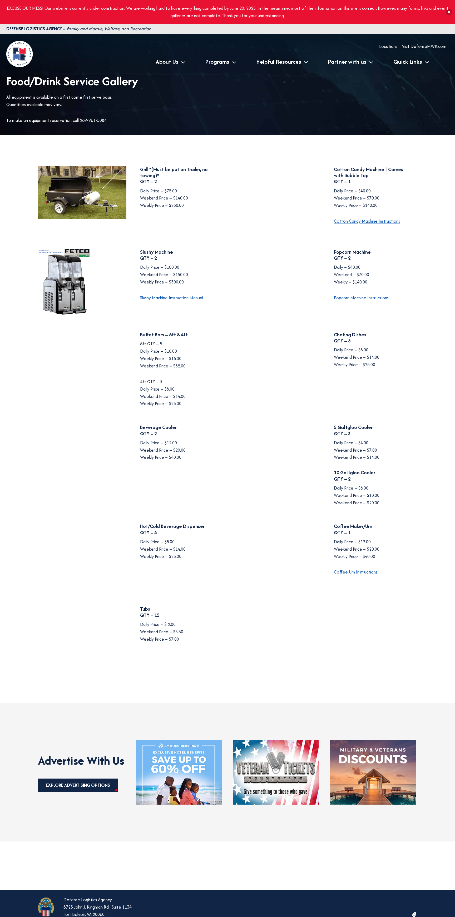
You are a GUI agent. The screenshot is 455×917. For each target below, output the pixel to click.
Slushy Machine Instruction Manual (171, 298)
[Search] (444, 61)
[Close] (449, 12)
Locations (388, 46)
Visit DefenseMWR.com (424, 46)
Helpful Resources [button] (278, 61)
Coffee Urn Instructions (355, 572)
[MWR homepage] (19, 65)
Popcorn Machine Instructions (361, 298)
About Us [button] (167, 61)
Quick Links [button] (407, 61)
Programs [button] (217, 61)
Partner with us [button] (347, 61)
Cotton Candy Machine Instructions (367, 221)
